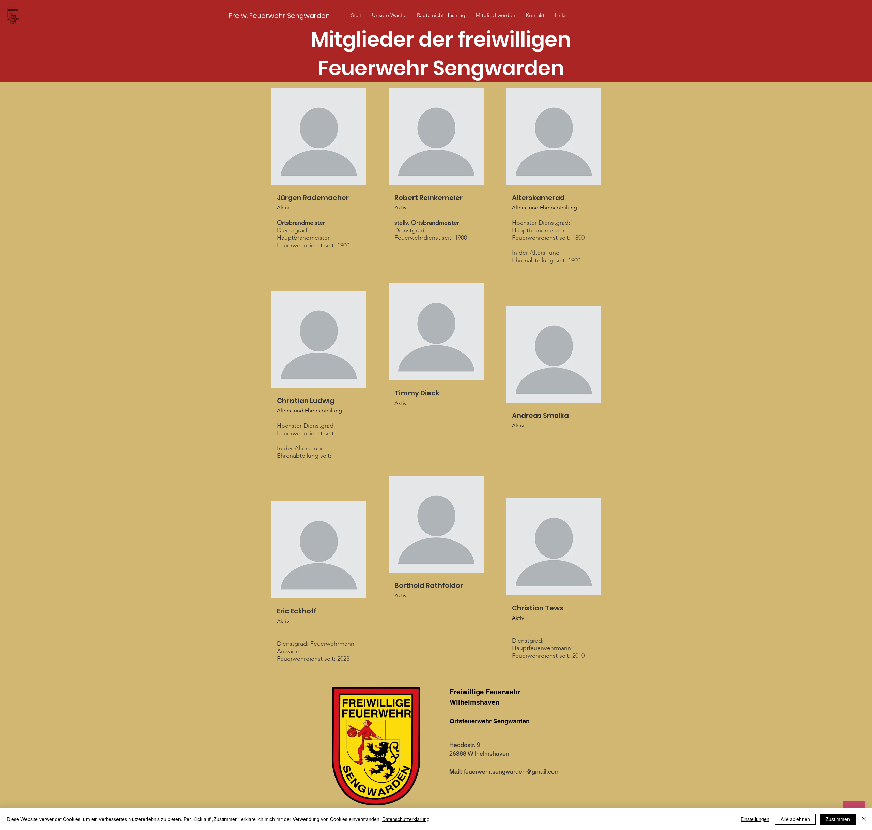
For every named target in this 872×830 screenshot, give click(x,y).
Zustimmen (838, 819)
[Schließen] (864, 819)
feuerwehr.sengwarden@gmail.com (504, 771)
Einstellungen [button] (755, 819)
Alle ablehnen (795, 819)
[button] (389, 15)
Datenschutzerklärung (406, 819)
